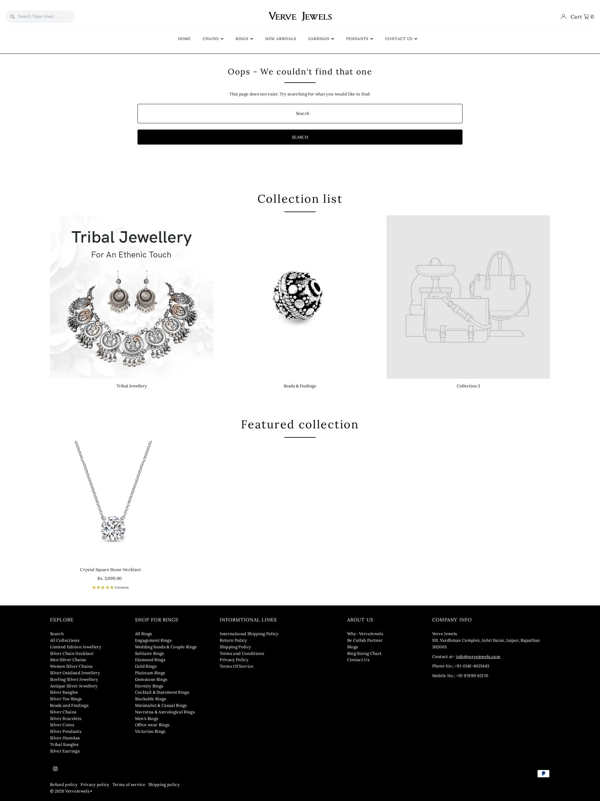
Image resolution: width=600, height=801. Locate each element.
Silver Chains (63, 712)
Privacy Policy (234, 659)
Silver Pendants (65, 731)
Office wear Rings (152, 724)
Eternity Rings (149, 686)
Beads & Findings (300, 386)
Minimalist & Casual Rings (161, 705)
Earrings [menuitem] (318, 38)
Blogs (352, 647)
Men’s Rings (146, 718)
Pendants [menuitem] (357, 38)
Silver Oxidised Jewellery (75, 673)
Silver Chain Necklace (72, 653)
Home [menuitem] (184, 38)
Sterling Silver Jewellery (74, 679)
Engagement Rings (153, 640)
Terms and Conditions (242, 653)
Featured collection (300, 424)
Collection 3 (468, 386)
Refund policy (64, 784)
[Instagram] (55, 769)
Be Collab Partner (365, 640)
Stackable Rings (150, 699)
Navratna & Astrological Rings (165, 712)
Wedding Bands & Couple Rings (166, 647)
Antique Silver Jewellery (74, 686)
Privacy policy (95, 784)
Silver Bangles (64, 692)
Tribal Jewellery (132, 386)
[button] (103, 587)
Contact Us (358, 659)
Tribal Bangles (64, 744)
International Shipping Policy (249, 633)
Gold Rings (146, 666)
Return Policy (233, 640)
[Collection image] (468, 297)
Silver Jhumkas (65, 738)
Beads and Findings (69, 705)
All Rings (143, 633)
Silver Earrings (65, 751)
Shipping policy (164, 784)
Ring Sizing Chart (364, 653)
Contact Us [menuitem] (398, 38)
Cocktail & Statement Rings (162, 692)
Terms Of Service (236, 666)
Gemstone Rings (151, 679)
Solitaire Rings (149, 653)
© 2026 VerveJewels (69, 791)
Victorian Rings (150, 731)
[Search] (12, 16)
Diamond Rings (150, 659)
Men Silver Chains (68, 659)
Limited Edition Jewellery (75, 647)
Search (57, 633)
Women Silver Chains (71, 666)
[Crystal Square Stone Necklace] (110, 501)
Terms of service (128, 784)
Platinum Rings (150, 673)
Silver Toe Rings (66, 699)
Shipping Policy (235, 647)
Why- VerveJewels (365, 633)
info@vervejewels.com (478, 656)
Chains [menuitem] (210, 38)
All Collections (64, 640)
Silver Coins (62, 724)
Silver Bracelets (65, 718)
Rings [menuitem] (242, 38)
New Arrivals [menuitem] (280, 38)
